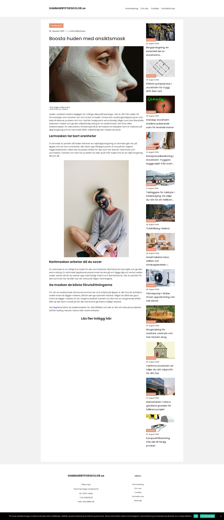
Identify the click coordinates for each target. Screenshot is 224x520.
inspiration (151, 40)
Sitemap (138, 500)
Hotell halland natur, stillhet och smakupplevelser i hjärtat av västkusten (158, 261)
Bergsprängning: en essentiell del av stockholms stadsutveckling (157, 51)
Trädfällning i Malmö (158, 228)
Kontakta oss (168, 8)
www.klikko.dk (88, 501)
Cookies (155, 8)
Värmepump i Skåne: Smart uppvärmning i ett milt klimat (160, 297)
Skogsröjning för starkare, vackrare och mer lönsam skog (159, 333)
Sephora (57, 307)
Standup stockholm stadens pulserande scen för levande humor (160, 123)
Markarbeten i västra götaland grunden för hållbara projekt (158, 405)
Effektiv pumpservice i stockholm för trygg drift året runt (159, 87)
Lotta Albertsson (77, 31)
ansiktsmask (56, 25)
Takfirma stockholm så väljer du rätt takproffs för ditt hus (159, 369)
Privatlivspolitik (207, 516)
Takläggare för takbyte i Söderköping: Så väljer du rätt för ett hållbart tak (160, 196)
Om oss (144, 8)
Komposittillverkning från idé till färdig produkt (158, 442)
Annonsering (131, 8)
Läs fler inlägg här (96, 318)
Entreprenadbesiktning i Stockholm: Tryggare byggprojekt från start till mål (160, 159)
